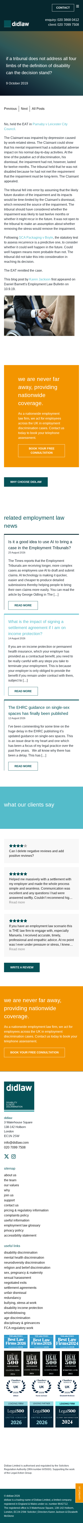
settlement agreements (20, 1287)
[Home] (16, 23)
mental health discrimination (24, 1257)
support (9, 1200)
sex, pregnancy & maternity (23, 1272)
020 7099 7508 (15, 1147)
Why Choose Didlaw (26, 481)
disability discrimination (20, 1252)
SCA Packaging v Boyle (36, 237)
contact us (11, 1205)
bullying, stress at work (20, 1302)
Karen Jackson (40, 279)
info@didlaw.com (16, 1142)
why (7, 1190)
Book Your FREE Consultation (41, 450)
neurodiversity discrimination (24, 1262)
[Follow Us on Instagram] (13, 1156)
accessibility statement (20, 1235)
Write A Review (21, 967)
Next (24, 108)
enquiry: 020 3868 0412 (62, 20)
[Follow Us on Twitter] (6, 1156)
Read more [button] (17, 902)
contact (63, 7)
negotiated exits (15, 1282)
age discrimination (17, 1318)
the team (10, 1180)
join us (8, 1195)
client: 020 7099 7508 (63, 24)
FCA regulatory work (19, 1328)
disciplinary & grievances (22, 1323)
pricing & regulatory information (26, 1210)
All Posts (38, 108)
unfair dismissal (15, 1292)
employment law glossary (22, 1225)
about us (10, 1175)
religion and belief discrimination (27, 1267)
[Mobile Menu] (77, 9)
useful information (16, 1220)
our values (11, 1185)
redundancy (12, 1297)
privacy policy (14, 1230)
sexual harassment (17, 1277)
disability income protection (23, 1308)
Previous (10, 108)
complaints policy (16, 1215)
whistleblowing (14, 1313)
